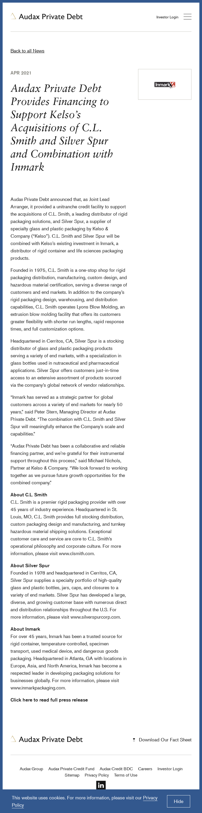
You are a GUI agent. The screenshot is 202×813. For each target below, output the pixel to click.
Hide (178, 801)
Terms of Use (125, 775)
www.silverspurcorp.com (95, 617)
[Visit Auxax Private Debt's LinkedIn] (101, 788)
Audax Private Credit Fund (71, 768)
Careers (145, 768)
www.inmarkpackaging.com (38, 687)
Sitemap (72, 775)
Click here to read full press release (49, 700)
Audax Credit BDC (116, 768)
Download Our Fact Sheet (165, 739)
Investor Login (167, 17)
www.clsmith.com (76, 553)
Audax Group (31, 768)
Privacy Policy (97, 775)
